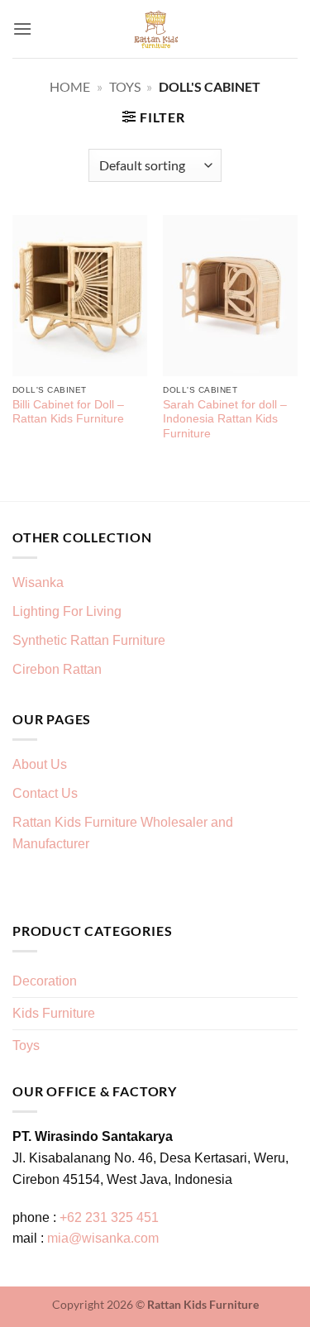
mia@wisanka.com (103, 1238)
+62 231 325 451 (109, 1217)
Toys (125, 86)
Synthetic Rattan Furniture (90, 640)
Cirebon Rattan (57, 669)
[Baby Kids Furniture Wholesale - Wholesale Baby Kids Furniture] (155, 29)
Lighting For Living (67, 611)
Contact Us (45, 793)
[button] (22, 28)
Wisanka (39, 582)
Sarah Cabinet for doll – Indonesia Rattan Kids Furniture (225, 419)
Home (70, 86)
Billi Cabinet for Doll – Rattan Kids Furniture (68, 412)
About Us (39, 764)
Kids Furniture (53, 1013)
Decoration (44, 981)
